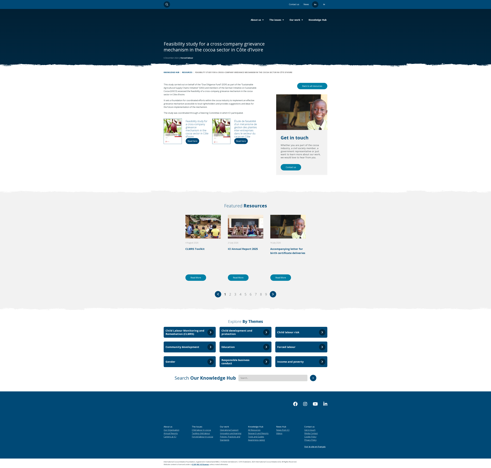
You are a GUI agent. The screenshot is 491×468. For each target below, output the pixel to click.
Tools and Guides (256, 436)
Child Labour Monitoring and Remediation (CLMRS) (185, 332)
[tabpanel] (203, 248)
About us (256, 19)
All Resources (254, 430)
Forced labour (187, 58)
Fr (324, 4)
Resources (187, 72)
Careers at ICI (170, 436)
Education (228, 347)
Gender (170, 361)
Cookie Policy (310, 436)
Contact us (294, 4)
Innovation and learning (230, 433)
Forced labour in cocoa (202, 436)
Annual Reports (171, 433)
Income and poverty (290, 361)
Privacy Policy (310, 440)
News (306, 4)
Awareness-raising (256, 440)
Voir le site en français (315, 446)
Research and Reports (258, 433)
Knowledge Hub (318, 19)
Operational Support (229, 430)
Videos (279, 433)
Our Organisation (171, 430)
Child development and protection (236, 332)
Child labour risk (288, 332)
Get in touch (309, 430)
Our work (294, 19)
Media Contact (311, 433)
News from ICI (282, 430)
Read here (192, 141)
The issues (275, 19)
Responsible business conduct (235, 361)
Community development (182, 347)
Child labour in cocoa (201, 430)
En (315, 4)
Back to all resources (312, 86)
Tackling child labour (201, 433)
